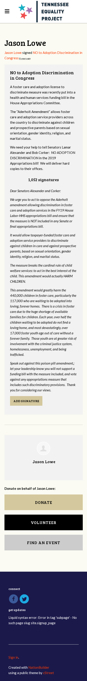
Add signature (26, 401)
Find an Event (43, 542)
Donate (43, 502)
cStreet (48, 673)
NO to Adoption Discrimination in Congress (42, 75)
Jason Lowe (13, 53)
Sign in (13, 657)
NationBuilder (38, 667)
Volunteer (43, 522)
